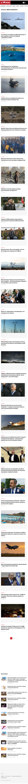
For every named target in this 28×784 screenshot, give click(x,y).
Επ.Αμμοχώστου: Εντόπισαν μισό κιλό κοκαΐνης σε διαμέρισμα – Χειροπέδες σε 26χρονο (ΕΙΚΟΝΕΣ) (17, 742)
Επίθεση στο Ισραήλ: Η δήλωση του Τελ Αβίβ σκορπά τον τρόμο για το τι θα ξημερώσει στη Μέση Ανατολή (13, 628)
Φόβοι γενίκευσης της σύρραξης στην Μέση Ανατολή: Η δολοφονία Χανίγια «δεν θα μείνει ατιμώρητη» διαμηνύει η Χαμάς (13, 470)
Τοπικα (2, 64)
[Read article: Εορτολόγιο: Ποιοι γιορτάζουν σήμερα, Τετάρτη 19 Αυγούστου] (3, 688)
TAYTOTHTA (7, 776)
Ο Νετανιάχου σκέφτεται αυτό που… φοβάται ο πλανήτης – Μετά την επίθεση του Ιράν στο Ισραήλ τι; (13, 596)
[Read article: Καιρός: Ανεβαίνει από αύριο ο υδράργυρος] (3, 749)
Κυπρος (2, 562)
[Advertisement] (14, 656)
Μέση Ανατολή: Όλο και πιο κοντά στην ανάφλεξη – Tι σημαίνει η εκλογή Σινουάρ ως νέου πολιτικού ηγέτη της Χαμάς (12, 407)
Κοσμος (3, 32)
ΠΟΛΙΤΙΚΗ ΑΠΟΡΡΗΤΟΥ (16, 776)
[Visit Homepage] (6, 3)
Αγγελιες (22, 6)
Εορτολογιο (9, 6)
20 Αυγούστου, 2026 (11, 729)
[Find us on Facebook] (1, 774)
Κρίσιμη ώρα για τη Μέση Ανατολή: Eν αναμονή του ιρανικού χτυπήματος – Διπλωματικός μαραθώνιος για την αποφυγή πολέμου (13, 438)
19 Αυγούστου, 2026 (11, 757)
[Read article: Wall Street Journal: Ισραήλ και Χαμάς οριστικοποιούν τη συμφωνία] (14, 176)
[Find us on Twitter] (2, 774)
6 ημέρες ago (10, 689)
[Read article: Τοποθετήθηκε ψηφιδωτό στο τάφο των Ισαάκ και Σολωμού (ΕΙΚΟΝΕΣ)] (3, 693)
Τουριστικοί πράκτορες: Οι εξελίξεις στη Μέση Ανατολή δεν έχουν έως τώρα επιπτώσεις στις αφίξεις (13, 534)
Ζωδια (17, 6)
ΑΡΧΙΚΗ (2, 776)
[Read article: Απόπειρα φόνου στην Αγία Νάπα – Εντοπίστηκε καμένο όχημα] (3, 722)
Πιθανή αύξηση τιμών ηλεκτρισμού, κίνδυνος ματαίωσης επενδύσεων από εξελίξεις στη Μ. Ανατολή (13, 343)
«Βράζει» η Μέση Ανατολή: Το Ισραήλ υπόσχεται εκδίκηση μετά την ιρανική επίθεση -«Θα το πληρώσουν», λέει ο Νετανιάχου (13, 375)
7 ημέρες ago (10, 695)
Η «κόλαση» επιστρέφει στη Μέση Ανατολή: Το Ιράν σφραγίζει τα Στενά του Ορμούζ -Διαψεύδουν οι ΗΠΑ (13, 36)
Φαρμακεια (2, 6)
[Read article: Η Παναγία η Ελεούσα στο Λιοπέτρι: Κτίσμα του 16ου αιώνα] (3, 714)
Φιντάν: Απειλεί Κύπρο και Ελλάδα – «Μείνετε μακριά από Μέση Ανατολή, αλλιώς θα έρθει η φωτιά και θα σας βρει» (13, 502)
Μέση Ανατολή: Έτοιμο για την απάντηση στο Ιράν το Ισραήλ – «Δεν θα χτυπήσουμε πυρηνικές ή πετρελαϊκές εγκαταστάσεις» (13, 281)
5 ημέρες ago (10, 683)
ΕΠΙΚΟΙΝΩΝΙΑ (4, 777)
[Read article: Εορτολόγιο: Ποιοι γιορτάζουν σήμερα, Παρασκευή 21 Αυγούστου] (3, 728)
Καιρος (13, 6)
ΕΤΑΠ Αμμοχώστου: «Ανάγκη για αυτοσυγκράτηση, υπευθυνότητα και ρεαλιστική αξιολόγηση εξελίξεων (13, 68)
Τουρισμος (3, 530)
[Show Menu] (1, 3)
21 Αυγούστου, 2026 (11, 723)
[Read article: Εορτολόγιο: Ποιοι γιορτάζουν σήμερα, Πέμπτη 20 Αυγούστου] (3, 699)
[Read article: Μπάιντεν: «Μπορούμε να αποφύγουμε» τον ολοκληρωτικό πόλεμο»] (14, 298)
